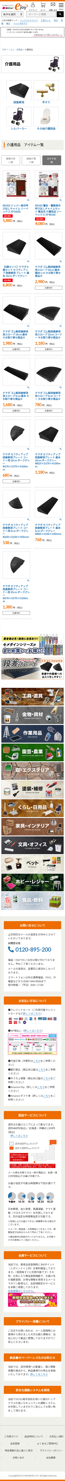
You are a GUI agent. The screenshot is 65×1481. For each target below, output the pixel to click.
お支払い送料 (56, 1436)
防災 (56, 20)
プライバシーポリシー (51, 1450)
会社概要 (51, 1457)
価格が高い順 (31, 160)
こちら (36, 1060)
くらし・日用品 (15, 49)
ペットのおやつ (20, 23)
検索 (60, 14)
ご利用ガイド (11, 1436)
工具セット (46, 20)
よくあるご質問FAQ (47, 1443)
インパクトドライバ (29, 20)
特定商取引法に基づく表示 (19, 1450)
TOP (4, 49)
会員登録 (15, 1443)
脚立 (8, 23)
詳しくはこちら (31, 1013)
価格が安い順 (10, 160)
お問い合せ (18, 1457)
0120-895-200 (33, 949)
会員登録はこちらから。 (22, 1291)
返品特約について (33, 1436)
